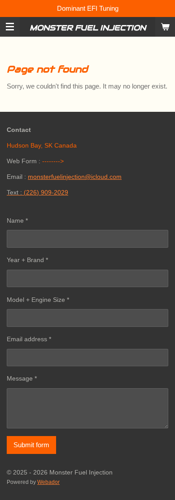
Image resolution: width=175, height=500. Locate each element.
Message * (22, 378)
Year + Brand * (27, 259)
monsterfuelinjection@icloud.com (75, 176)
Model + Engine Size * (38, 299)
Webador (48, 482)
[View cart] (165, 27)
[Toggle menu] (10, 27)
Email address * (29, 339)
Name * (17, 220)
